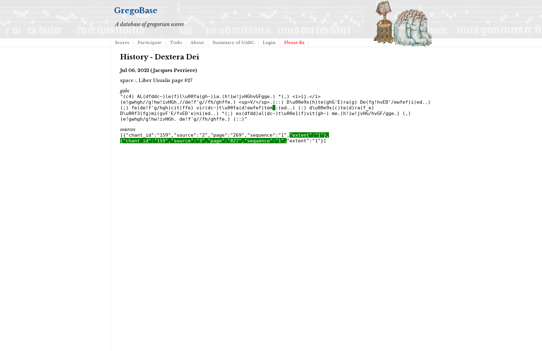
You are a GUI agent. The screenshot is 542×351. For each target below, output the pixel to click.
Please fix (294, 42)
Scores (122, 42)
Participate (150, 42)
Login (269, 42)
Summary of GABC (233, 42)
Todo (176, 42)
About (197, 42)
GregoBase (135, 10)
